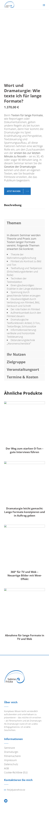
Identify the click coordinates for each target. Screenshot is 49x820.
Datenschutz (11, 764)
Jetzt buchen (13, 191)
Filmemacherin (12, 756)
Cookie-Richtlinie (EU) (16, 772)
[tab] (24, 206)
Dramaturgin (11, 752)
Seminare (9, 747)
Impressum (10, 760)
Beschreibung (13, 205)
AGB (6, 768)
